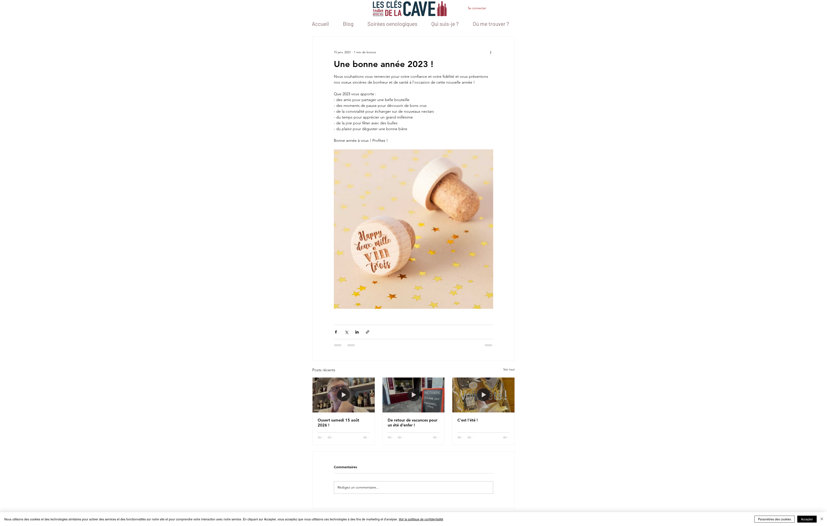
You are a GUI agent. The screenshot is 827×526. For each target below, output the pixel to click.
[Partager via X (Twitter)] (346, 332)
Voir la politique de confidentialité (421, 519)
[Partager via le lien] (367, 332)
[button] (499, 8)
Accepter (807, 519)
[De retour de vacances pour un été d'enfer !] (413, 395)
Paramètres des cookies (774, 519)
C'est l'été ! (467, 420)
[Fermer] (821, 519)
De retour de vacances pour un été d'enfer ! (412, 423)
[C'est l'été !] (483, 395)
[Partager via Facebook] (336, 332)
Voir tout (509, 369)
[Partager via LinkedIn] (357, 332)
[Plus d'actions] (490, 52)
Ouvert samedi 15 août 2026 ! (338, 423)
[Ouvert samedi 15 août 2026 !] (343, 395)
